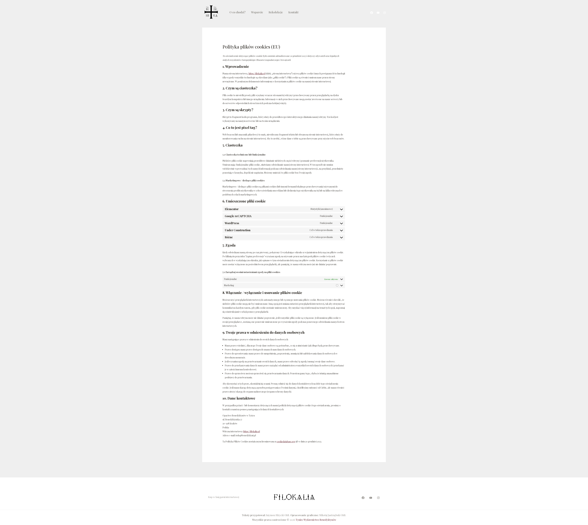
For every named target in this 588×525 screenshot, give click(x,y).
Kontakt (293, 12)
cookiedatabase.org (286, 441)
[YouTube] (378, 12)
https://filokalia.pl (257, 73)
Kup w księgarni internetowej (223, 497)
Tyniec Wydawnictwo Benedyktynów (316, 519)
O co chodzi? (237, 12)
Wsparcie (257, 12)
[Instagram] (384, 12)
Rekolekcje (276, 12)
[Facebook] (371, 12)
